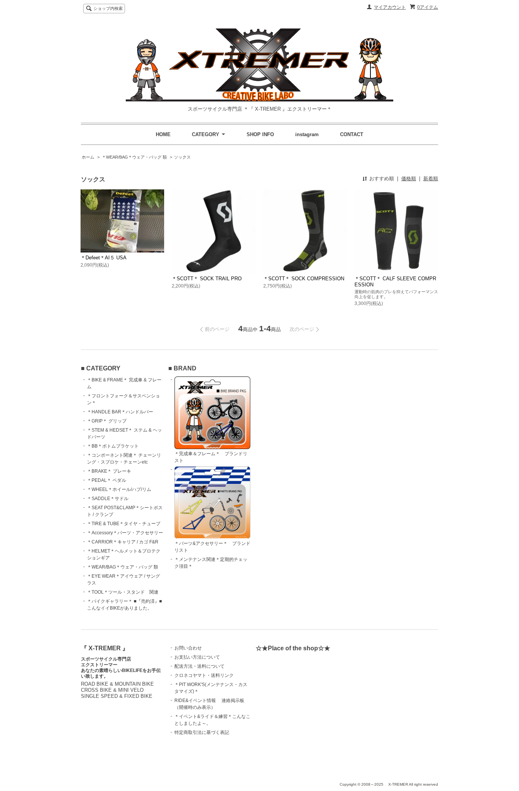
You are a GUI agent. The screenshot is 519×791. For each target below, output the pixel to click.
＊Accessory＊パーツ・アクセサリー (125, 532)
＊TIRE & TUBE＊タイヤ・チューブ (123, 523)
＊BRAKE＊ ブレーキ (109, 471)
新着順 (430, 178)
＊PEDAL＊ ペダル (106, 480)
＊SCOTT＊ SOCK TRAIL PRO (207, 278)
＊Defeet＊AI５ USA (104, 257)
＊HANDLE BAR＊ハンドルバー (120, 412)
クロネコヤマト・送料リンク (204, 675)
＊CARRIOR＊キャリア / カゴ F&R (122, 542)
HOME (163, 134)
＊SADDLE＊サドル (107, 498)
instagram (307, 134)
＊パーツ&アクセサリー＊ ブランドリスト (212, 547)
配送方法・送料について (199, 666)
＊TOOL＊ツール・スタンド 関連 (122, 592)
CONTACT (351, 134)
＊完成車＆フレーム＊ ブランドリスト (210, 457)
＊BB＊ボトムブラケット (113, 446)
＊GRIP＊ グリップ (107, 421)
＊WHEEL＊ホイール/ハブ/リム (119, 489)
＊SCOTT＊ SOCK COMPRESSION (303, 278)
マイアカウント (390, 7)
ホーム (88, 157)
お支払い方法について (197, 657)
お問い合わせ (188, 648)
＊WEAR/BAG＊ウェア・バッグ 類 (134, 157)
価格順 (408, 178)
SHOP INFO (260, 134)
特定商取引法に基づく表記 (201, 732)
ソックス (182, 157)
